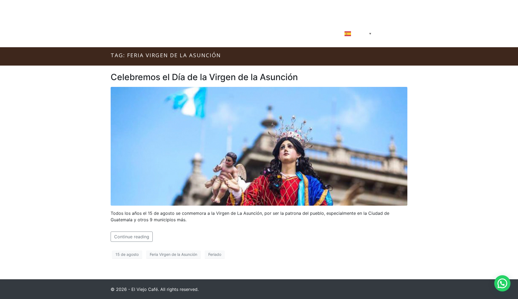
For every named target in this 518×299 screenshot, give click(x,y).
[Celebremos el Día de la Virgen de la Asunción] (259, 145)
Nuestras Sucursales (313, 33)
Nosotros (183, 33)
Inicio (156, 33)
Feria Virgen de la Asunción (173, 254)
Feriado (214, 254)
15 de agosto (127, 254)
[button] (502, 283)
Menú (242, 33)
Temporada (270, 33)
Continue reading (131, 236)
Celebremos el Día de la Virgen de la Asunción (204, 77)
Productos (215, 33)
